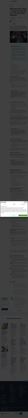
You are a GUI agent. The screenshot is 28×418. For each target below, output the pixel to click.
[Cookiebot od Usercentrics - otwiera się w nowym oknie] (24, 202)
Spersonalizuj (13, 215)
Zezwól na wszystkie (22, 215)
